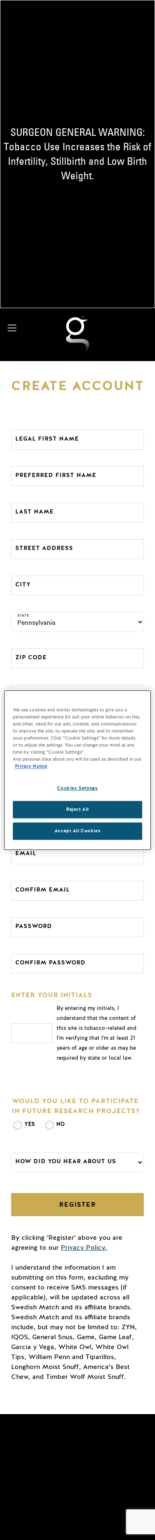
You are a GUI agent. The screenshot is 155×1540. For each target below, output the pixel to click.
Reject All (77, 809)
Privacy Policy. (84, 1247)
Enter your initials (51, 995)
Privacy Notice (31, 766)
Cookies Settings (77, 788)
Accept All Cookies (77, 831)
